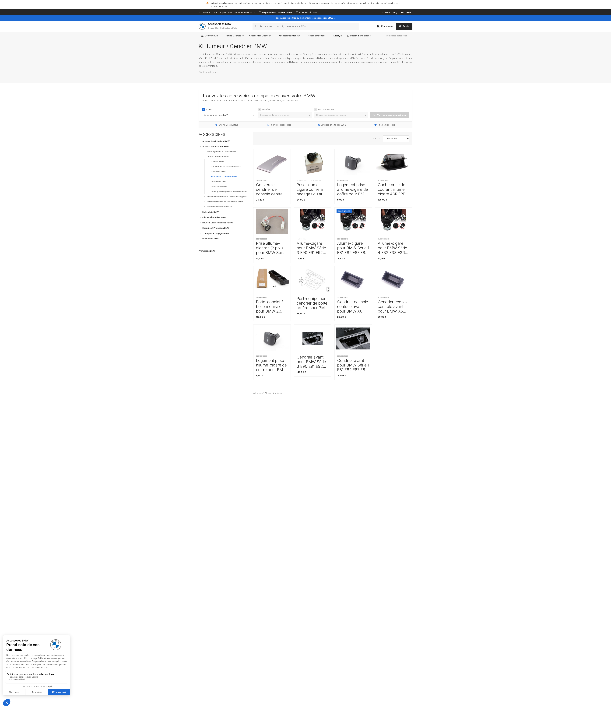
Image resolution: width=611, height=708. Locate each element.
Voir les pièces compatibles (391, 115)
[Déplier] (200, 141)
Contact (386, 12)
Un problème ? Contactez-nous (277, 12)
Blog (395, 12)
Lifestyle (338, 35)
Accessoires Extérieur (260, 35)
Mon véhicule (211, 35)
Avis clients (405, 12)
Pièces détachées (317, 35)
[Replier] (200, 146)
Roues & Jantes (233, 35)
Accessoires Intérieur (289, 35)
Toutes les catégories (396, 35)
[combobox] (306, 26)
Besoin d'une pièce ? (360, 35)
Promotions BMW (207, 250)
